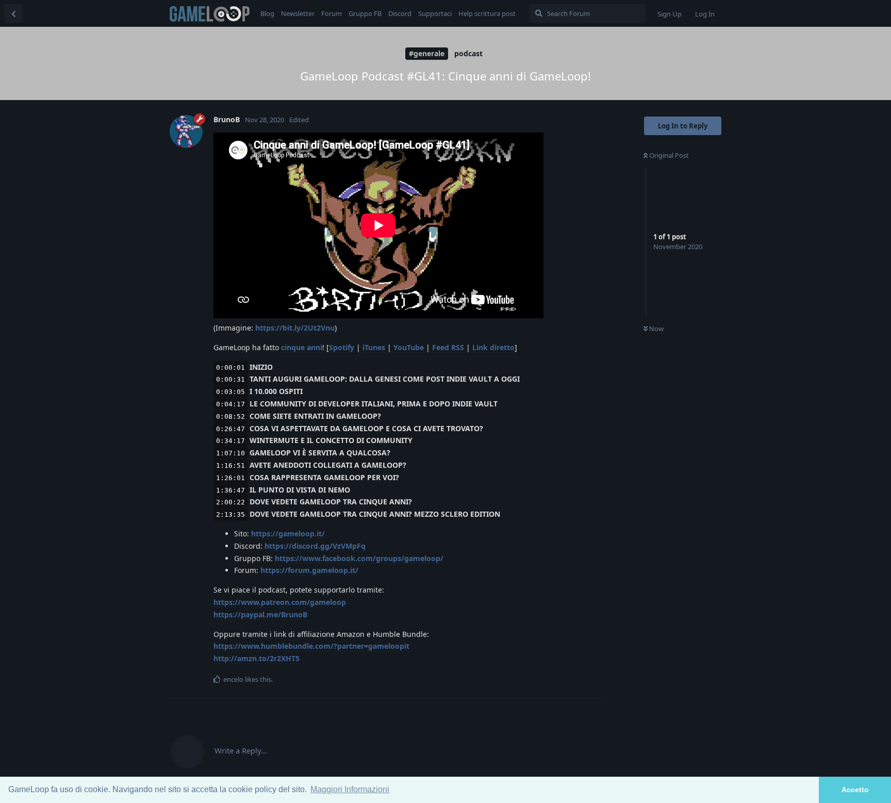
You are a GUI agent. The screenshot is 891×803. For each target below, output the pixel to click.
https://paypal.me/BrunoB (260, 614)
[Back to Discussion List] (13, 13)
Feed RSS (448, 347)
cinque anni (301, 347)
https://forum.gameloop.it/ (309, 570)
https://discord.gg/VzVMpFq (315, 546)
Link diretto (493, 347)
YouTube (408, 347)
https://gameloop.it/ (288, 533)
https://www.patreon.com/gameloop (279, 602)
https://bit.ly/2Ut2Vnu (295, 328)
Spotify (341, 347)
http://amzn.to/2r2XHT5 (256, 658)
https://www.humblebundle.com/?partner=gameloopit (311, 646)
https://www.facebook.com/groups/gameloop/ (359, 558)
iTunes (373, 347)
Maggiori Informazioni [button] (349, 789)
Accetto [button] (855, 789)
